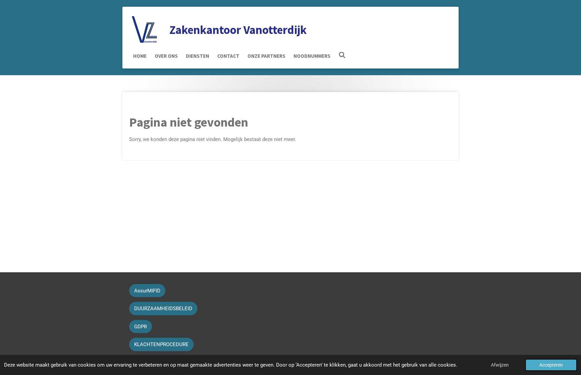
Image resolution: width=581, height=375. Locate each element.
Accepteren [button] (551, 365)
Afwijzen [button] (500, 365)
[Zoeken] (342, 55)
